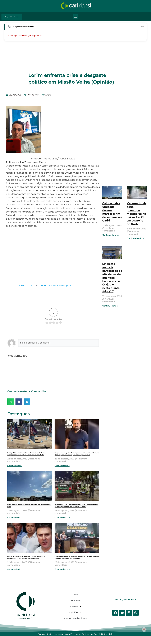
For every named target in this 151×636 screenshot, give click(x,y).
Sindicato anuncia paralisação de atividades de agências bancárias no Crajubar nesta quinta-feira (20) (112, 277)
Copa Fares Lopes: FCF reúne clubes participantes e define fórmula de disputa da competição (77, 557)
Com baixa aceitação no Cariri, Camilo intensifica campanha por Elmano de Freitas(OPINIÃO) (26, 557)
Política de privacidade (75, 618)
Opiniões (73, 612)
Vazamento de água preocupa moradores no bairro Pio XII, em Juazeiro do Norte (136, 214)
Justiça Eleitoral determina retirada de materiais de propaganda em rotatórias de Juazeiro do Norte (26, 454)
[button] (75, 16)
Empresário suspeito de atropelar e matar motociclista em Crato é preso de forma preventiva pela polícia (77, 454)
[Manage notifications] (144, 629)
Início (75, 594)
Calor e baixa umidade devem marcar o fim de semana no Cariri (112, 212)
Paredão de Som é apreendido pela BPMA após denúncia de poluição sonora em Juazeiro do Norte (77, 506)
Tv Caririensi (75, 600)
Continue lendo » (14, 465)
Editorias (73, 606)
